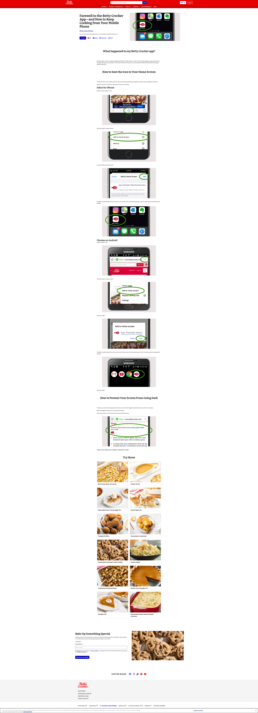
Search (145, 2)
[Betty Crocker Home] (69, 3)
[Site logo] (84, 685)
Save (83, 38)
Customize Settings (198, 710)
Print (111, 38)
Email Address (79, 644)
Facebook (104, 38)
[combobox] (127, 2)
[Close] (255, 710)
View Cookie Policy (27, 711)
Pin (90, 38)
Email (96, 38)
